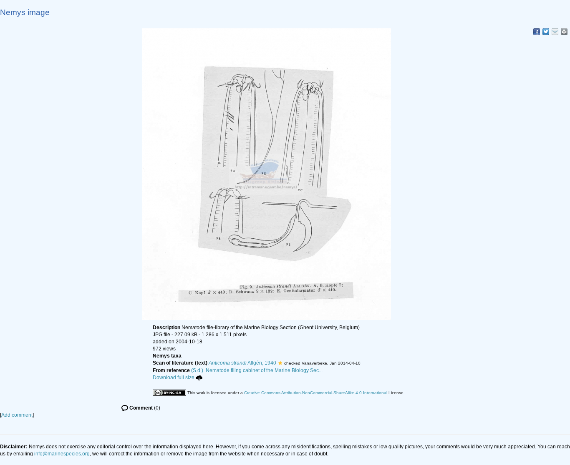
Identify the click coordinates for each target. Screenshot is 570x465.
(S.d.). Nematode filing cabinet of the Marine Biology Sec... (257, 370)
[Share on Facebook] (536, 31)
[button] (280, 363)
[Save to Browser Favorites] (555, 31)
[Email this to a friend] (564, 31)
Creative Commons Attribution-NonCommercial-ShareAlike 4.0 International (315, 392)
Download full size (173, 377)
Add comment (17, 415)
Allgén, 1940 (242, 363)
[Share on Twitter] (545, 31)
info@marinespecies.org (62, 454)
